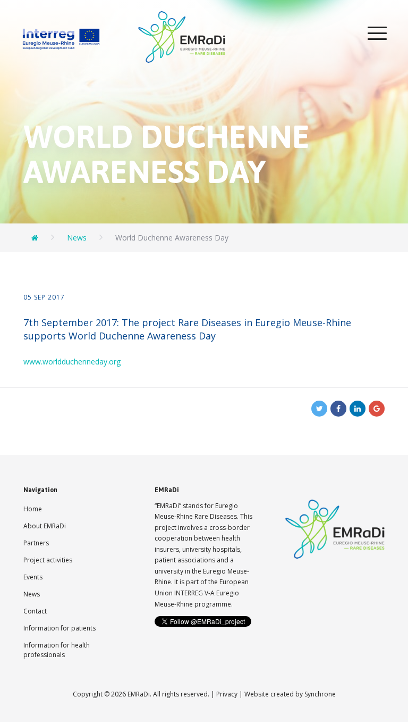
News (31, 594)
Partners (36, 542)
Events (32, 577)
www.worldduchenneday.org (72, 361)
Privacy (226, 694)
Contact (35, 611)
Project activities (47, 560)
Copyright (88, 694)
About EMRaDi (44, 525)
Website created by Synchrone (290, 694)
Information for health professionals (56, 650)
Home (32, 508)
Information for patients (59, 628)
